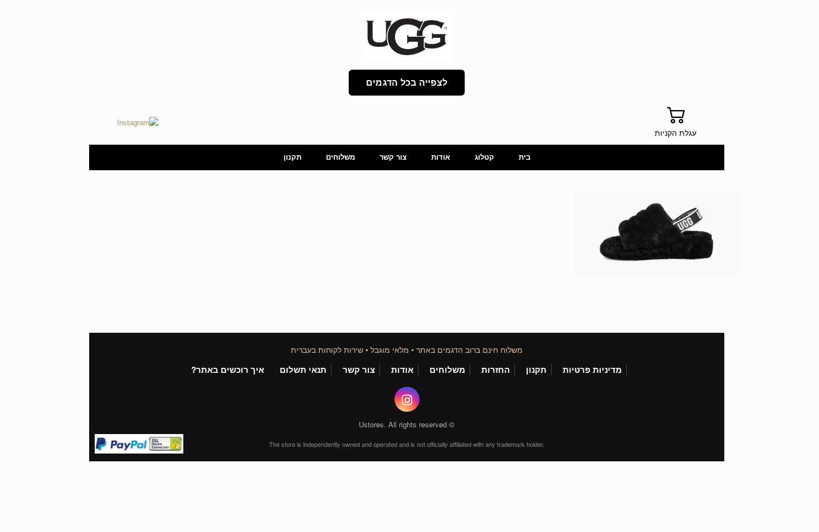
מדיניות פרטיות (592, 370)
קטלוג (484, 157)
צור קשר (393, 157)
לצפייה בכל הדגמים (407, 82)
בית (524, 157)
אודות (440, 157)
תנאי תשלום (303, 370)
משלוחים (340, 157)
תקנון (292, 157)
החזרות (495, 370)
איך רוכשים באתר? (227, 370)
